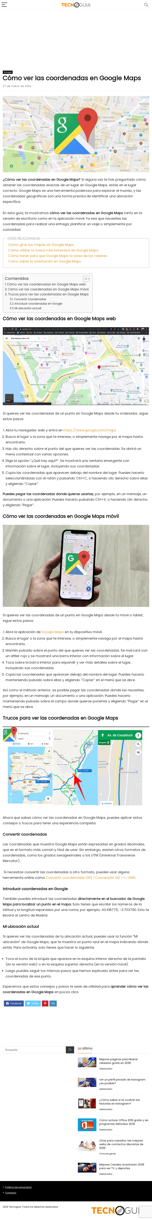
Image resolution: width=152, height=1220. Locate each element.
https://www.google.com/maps (89, 430)
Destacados (105, 1068)
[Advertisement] (76, 38)
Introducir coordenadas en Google (38, 304)
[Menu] (4, 5)
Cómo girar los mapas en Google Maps (41, 244)
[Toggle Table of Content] (84, 279)
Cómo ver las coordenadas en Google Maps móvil (48, 289)
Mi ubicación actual (28, 308)
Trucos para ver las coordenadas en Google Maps (48, 294)
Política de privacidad (18, 1187)
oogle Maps (54, 632)
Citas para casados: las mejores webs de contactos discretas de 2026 (121, 1144)
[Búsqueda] (70, 1049)
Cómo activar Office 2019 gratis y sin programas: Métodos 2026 (123, 1122)
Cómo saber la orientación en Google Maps (44, 261)
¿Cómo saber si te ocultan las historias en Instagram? (119, 1101)
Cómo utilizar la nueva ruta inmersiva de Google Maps (53, 250)
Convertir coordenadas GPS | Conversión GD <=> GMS (91, 877)
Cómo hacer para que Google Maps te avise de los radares (57, 255)
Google (7, 72)
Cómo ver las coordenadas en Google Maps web (46, 284)
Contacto (10, 1193)
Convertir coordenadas (30, 299)
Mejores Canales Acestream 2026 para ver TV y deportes (121, 1166)
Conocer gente (107, 1153)
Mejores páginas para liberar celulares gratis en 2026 (118, 1061)
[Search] (146, 5)
